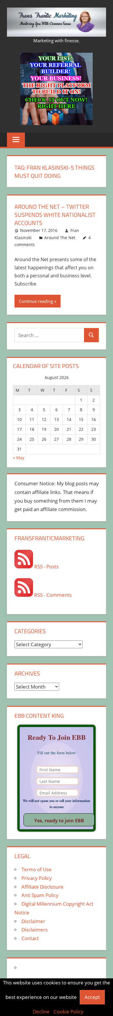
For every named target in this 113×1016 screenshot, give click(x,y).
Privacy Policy (36, 878)
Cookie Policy (68, 1011)
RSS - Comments (52, 595)
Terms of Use (36, 869)
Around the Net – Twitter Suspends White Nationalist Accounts (55, 214)
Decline (41, 1011)
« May (18, 457)
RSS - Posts (46, 566)
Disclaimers (34, 929)
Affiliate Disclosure (42, 886)
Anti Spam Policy (40, 895)
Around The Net (59, 237)
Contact (30, 938)
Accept (92, 997)
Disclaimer (33, 921)
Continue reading (36, 301)
